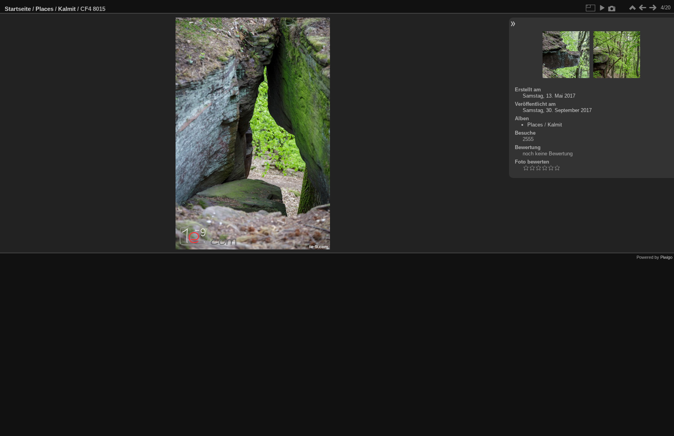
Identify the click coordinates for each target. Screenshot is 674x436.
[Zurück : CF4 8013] (642, 8)
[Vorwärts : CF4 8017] (652, 8)
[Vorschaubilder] (632, 8)
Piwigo (666, 257)
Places (44, 8)
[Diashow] (602, 8)
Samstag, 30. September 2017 (557, 110)
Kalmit (67, 8)
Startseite (18, 8)
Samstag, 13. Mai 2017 (549, 96)
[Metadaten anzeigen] (612, 8)
